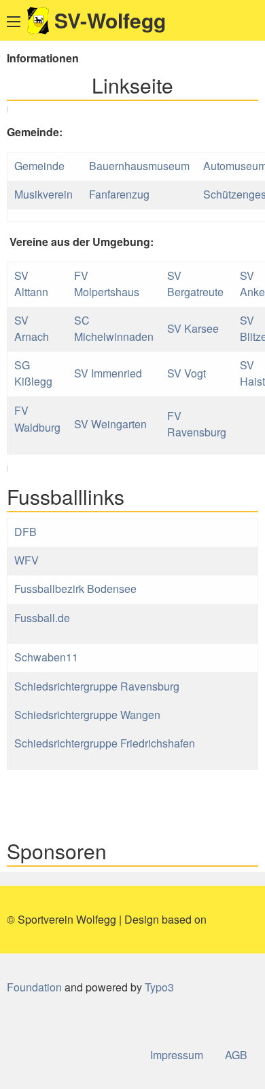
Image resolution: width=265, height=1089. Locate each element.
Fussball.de (42, 617)
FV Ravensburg (196, 424)
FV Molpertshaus (106, 284)
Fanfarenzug (119, 194)
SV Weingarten (110, 424)
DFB (25, 531)
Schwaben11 (46, 657)
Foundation (34, 987)
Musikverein (44, 194)
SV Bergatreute (195, 284)
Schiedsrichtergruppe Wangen (87, 714)
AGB (236, 1055)
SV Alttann (31, 284)
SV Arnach (31, 328)
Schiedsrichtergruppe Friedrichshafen (104, 743)
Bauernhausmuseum (139, 165)
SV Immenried (108, 373)
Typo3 (159, 987)
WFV (26, 560)
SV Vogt (186, 373)
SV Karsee (193, 328)
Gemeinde (40, 165)
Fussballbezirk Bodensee (75, 588)
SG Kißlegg (33, 373)
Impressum (176, 1055)
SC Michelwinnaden (114, 328)
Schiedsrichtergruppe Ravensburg (96, 686)
